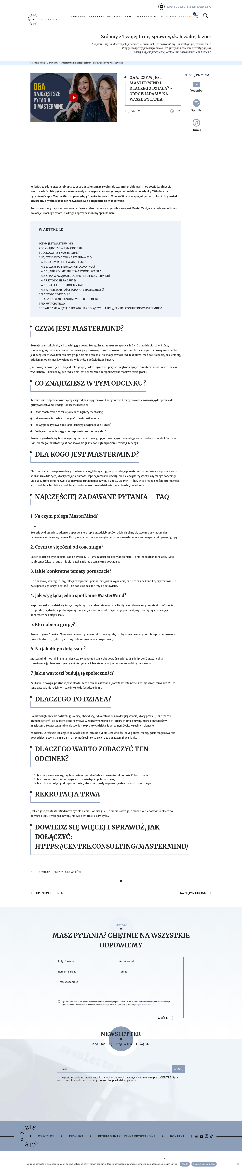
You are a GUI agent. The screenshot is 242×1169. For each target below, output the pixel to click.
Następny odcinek (194, 893)
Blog (129, 16)
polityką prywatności (143, 1004)
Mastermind (147, 16)
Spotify (196, 110)
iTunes (196, 130)
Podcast (114, 16)
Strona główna (37, 63)
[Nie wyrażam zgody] (238, 1164)
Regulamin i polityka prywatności (126, 1136)
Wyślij (163, 1018)
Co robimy (77, 16)
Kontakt (169, 16)
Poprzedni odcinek (48, 893)
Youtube (196, 90)
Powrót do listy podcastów (59, 872)
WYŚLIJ (178, 1069)
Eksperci (97, 16)
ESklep (185, 16)
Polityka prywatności (204, 1164)
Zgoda (184, 1164)
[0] (196, 17)
